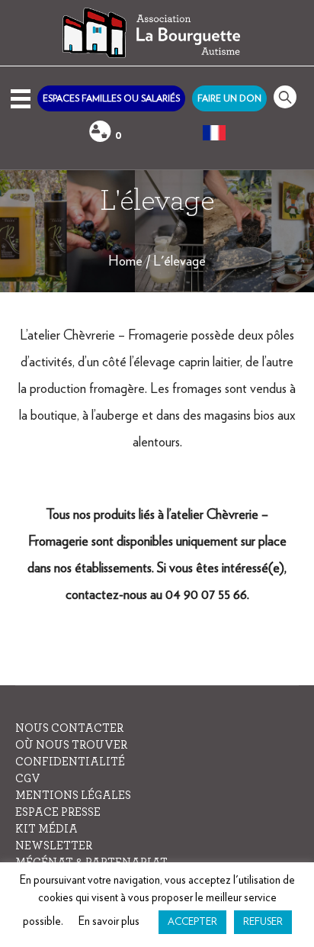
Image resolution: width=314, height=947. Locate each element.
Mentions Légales (73, 795)
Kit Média (46, 829)
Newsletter (53, 846)
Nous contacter (69, 728)
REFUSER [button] (263, 922)
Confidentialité (70, 762)
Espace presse (58, 812)
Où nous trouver (71, 745)
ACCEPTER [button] (192, 922)
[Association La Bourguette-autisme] (157, 33)
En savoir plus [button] (108, 921)
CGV (27, 778)
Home (125, 262)
